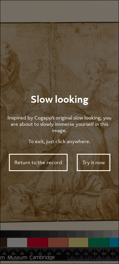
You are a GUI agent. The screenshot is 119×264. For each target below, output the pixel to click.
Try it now (93, 162)
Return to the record (38, 162)
